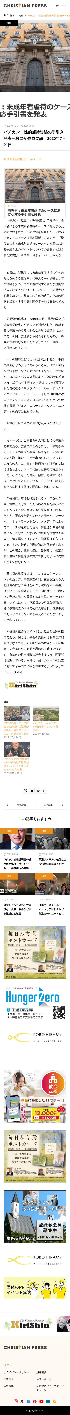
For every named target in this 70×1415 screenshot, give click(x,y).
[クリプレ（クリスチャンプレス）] (25, 5)
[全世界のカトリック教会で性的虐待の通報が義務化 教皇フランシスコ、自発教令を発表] (17, 713)
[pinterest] (35, 1401)
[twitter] (22, 1401)
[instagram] (16, 1401)
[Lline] (38, 790)
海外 (9, 23)
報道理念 (9, 1379)
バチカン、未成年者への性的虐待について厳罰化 (45, 726)
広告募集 (9, 1386)
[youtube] (41, 1401)
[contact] (48, 1401)
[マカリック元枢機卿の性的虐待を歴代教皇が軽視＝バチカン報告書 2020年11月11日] (17, 749)
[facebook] (28, 1401)
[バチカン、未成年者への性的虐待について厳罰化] (46, 713)
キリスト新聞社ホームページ (22, 159)
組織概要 (41, 1372)
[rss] (54, 1401)
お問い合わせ (44, 1379)
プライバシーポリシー (16, 1372)
